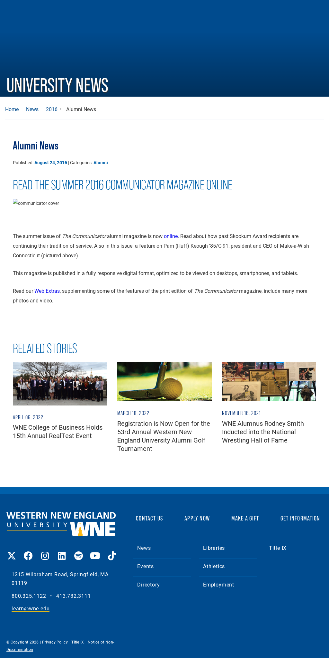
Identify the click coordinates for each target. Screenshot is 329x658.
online (171, 236)
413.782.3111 (73, 596)
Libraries (214, 547)
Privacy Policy (55, 641)
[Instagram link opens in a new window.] (45, 551)
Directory (148, 584)
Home (12, 109)
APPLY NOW (197, 518)
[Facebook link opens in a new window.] (28, 551)
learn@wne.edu (30, 609)
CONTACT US (149, 518)
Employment (218, 584)
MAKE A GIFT (245, 518)
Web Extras (47, 290)
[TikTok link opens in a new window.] (112, 551)
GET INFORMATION (300, 518)
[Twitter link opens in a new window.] (11, 551)
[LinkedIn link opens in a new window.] (62, 551)
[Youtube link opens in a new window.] (95, 551)
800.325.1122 (29, 596)
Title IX (278, 547)
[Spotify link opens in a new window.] (78, 551)
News (32, 109)
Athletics (214, 566)
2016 (52, 109)
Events (145, 566)
